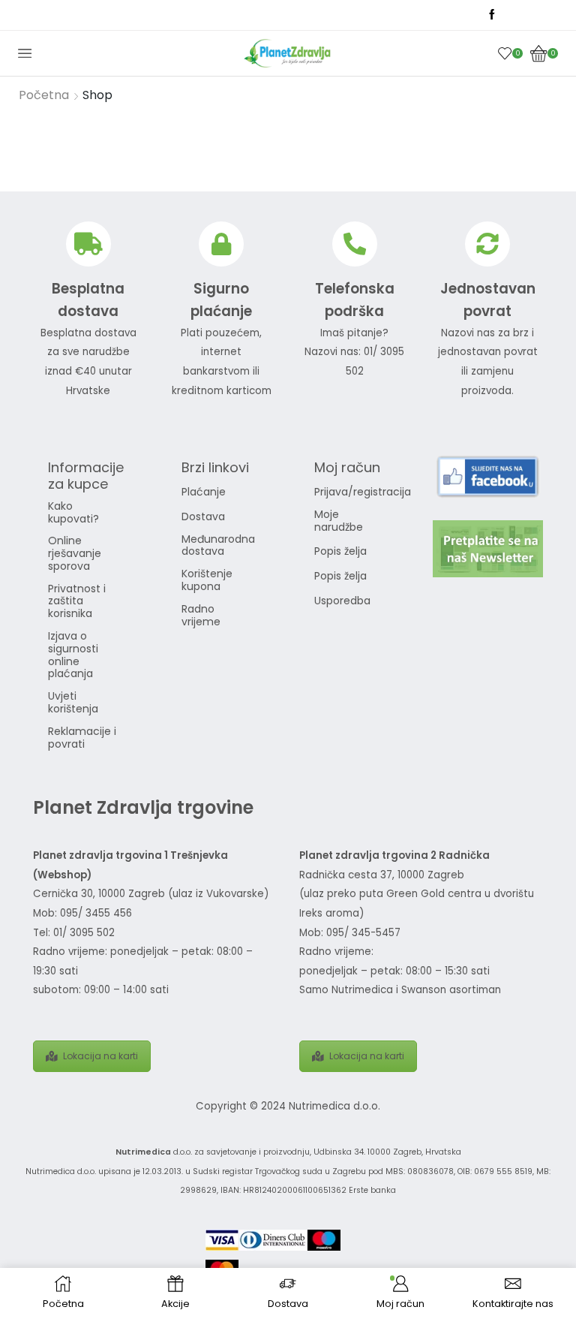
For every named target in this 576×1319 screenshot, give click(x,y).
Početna (44, 95)
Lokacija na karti (100, 1055)
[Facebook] (492, 15)
